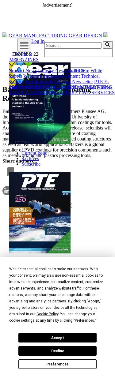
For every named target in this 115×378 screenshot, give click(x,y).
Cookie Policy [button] (47, 314)
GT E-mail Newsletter (71, 81)
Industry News (52, 70)
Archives (30, 158)
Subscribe (30, 164)
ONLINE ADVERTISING (85, 87)
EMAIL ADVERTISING (34, 92)
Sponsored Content (61, 76)
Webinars (32, 76)
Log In (37, 41)
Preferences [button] (84, 320)
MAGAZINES (24, 59)
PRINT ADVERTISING (33, 87)
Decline (57, 351)
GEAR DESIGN (85, 35)
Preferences (57, 364)
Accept (57, 338)
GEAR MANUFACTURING (38, 35)
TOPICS (22, 54)
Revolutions (37, 81)
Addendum (78, 70)
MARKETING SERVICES (87, 92)
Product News (23, 70)
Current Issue (34, 152)
